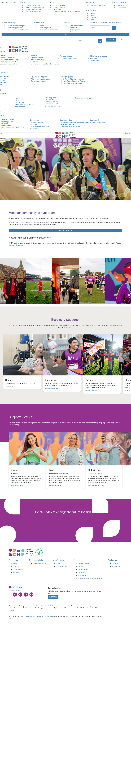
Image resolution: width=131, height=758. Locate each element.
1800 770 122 (15, 590)
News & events (39, 23)
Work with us (93, 23)
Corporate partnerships (98, 5)
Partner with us (89, 2)
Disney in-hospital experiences (111, 23)
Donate (22, 2)
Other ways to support (119, 2)
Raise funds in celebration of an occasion (67, 11)
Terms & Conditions (36, 616)
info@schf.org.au (16, 587)
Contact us (112, 560)
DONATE (111, 39)
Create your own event (53, 106)
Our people (34, 119)
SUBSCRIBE (53, 597)
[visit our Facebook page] (15, 595)
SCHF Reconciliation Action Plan (12, 128)
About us (67, 23)
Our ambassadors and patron (40, 126)
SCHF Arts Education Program (18, 30)
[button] (27, 448)
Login (65, 35)
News (17, 98)
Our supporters (66, 119)
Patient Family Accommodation (72, 83)
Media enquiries (117, 566)
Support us (13, 560)
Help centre (115, 563)
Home (6, 2)
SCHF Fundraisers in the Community (90, 578)
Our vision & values (84, 563)
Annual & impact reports (98, 122)
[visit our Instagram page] (20, 595)
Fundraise (51, 2)
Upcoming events (61, 566)
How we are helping (8, 23)
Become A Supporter (65, 230)
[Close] (1, 133)
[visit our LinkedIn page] (26, 595)
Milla (92, 19)
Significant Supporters (16, 245)
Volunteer (16, 572)
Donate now (65, 518)
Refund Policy (48, 616)
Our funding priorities (38, 81)
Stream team (122, 7)
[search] (100, 41)
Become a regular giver (33, 11)
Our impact (73, 32)
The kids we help (90, 10)
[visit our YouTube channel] (31, 595)
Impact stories (20, 106)
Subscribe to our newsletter (49, 30)
